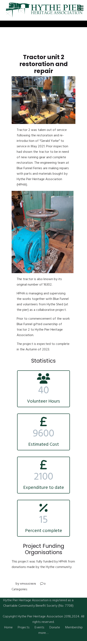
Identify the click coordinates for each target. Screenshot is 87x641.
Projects (24, 627)
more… (43, 633)
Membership (74, 627)
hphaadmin (28, 584)
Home (8, 627)
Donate (54, 627)
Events (39, 627)
